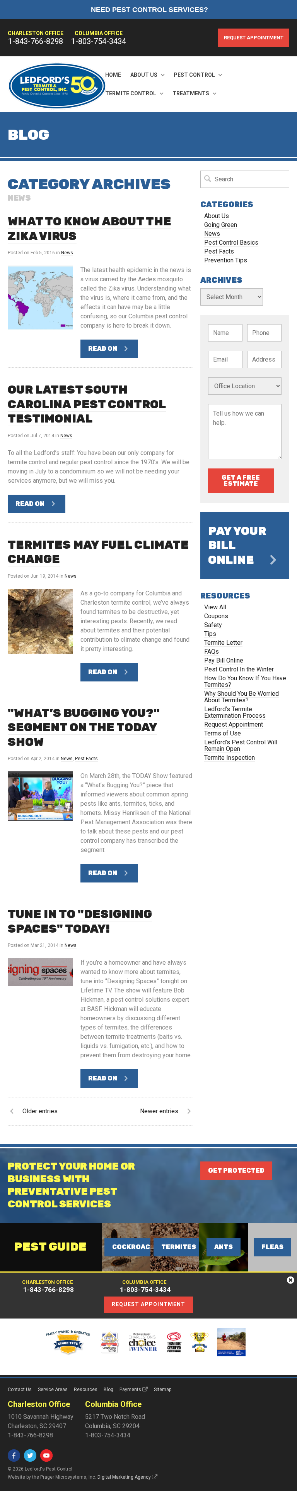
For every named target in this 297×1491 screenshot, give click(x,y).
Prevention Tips (225, 260)
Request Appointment (253, 38)
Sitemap (162, 1389)
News (67, 252)
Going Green (220, 224)
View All (215, 607)
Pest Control (194, 75)
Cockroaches (138, 1247)
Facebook (14, 1455)
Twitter (30, 1455)
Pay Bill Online (223, 660)
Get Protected (236, 1170)
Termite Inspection (229, 757)
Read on (102, 348)
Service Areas (53, 1389)
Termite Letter (223, 642)
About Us (143, 75)
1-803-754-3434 (98, 41)
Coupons (216, 616)
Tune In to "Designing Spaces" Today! (80, 921)
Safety (213, 625)
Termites (178, 1247)
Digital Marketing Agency (124, 1477)
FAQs (211, 651)
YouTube (46, 1455)
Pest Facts (86, 758)
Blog (108, 1389)
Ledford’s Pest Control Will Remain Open (240, 745)
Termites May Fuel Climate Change (98, 552)
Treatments (190, 93)
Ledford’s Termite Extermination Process (235, 712)
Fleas (272, 1247)
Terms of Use (222, 733)
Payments (130, 1389)
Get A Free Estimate (241, 480)
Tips (210, 633)
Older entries (40, 1111)
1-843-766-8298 (35, 41)
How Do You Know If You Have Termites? (245, 681)
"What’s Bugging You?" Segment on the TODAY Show (84, 727)
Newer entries (159, 1111)
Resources (85, 1389)
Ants (223, 1247)
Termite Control (130, 93)
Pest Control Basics (231, 242)
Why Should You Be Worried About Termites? (241, 697)
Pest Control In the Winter (239, 669)
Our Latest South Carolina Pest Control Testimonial (87, 404)
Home (113, 75)
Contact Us (20, 1389)
